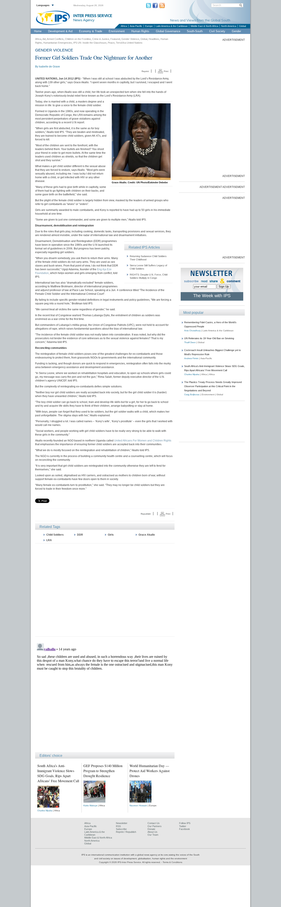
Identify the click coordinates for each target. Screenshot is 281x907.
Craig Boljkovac (192, 394)
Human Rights (140, 31)
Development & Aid (60, 31)
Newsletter (121, 823)
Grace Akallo (147, 534)
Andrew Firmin (191, 358)
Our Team (153, 834)
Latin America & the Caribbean (172, 26)
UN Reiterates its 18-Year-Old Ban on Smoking (209, 338)
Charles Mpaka (44, 810)
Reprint (145, 71)
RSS (118, 826)
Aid (44, 39)
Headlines (154, 39)
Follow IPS (184, 823)
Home (37, 31)
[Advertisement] (105, 589)
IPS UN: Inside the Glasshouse (89, 42)
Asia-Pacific (136, 26)
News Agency (84, 20)
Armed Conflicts (55, 39)
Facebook (184, 829)
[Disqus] (105, 696)
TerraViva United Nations (129, 42)
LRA (49, 540)
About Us (152, 832)
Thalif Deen (190, 342)
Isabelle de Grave (49, 66)
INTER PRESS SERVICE (92, 16)
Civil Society (217, 31)
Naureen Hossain (138, 805)
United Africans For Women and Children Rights (142, 440)
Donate (151, 829)
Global (242, 26)
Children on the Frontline (78, 39)
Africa (124, 26)
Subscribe (121, 829)
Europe (149, 26)
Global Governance (168, 31)
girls (111, 534)
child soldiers (55, 534)
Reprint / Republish (126, 832)
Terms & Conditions (172, 862)
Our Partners (155, 826)
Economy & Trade (90, 31)
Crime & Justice (100, 39)
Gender (236, 31)
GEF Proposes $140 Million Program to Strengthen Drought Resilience (102, 770)
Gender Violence (130, 39)
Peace (111, 42)
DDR (80, 534)
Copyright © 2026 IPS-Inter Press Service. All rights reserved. (130, 862)
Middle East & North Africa (204, 26)
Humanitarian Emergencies (57, 42)
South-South (195, 31)
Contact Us (154, 823)
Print (165, 71)
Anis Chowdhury (192, 330)
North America (228, 26)
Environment (117, 31)
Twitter (182, 826)
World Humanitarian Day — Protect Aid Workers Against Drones (149, 770)
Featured (115, 39)
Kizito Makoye (90, 805)
